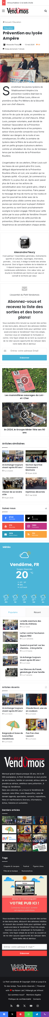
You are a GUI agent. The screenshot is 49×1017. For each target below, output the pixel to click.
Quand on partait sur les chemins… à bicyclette (32, 646)
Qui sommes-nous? (16, 995)
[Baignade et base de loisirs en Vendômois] (12, 724)
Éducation (17, 22)
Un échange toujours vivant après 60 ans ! (12, 466)
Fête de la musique (11, 871)
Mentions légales (33, 995)
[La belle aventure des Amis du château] (10, 625)
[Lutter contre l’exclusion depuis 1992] (10, 637)
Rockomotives (27, 871)
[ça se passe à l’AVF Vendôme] (9, 838)
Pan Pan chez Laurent (32, 734)
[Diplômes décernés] (36, 483)
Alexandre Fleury (12, 45)
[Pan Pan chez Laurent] (36, 724)
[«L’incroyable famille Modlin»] (40, 847)
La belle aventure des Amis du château (30, 622)
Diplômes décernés (35, 492)
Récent (37, 612)
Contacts (37, 999)
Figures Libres (38, 866)
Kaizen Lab (19, 990)
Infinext (40, 990)
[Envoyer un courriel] (20, 45)
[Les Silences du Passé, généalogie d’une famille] (10, 673)
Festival (26, 866)
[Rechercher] (45, 12)
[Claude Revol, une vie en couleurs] (36, 699)
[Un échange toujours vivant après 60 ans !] (12, 456)
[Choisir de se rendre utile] (12, 483)
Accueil (7, 22)
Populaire (13, 612)
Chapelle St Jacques (11, 866)
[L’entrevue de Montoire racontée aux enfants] (24, 847)
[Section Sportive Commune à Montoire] (36, 456)
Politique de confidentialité (19, 999)
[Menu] (3, 12)
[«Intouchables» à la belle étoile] (40, 829)
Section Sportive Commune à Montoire (34, 467)
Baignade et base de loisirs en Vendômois (12, 736)
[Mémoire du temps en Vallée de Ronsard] (24, 838)
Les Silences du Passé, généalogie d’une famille (32, 670)
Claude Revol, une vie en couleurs (36, 709)
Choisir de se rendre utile (12, 493)
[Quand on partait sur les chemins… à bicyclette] (10, 649)
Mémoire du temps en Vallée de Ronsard (24, 3)
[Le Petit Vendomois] (18, 10)
